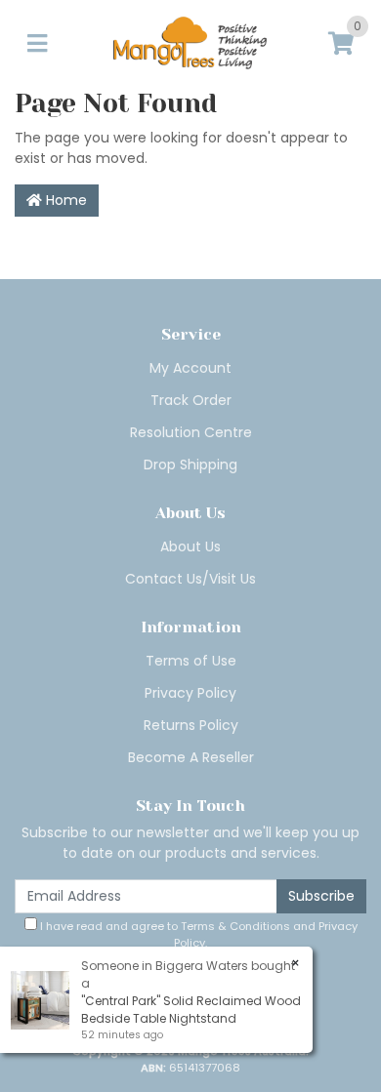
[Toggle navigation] (37, 44)
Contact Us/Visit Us (190, 578)
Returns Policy (191, 725)
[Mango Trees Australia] (191, 44)
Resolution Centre (191, 432)
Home (64, 200)
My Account (190, 368)
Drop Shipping (190, 464)
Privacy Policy (190, 693)
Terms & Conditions (235, 926)
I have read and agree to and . (197, 934)
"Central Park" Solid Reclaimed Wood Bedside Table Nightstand (191, 1009)
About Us (190, 546)
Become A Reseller (191, 757)
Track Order (191, 400)
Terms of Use (191, 660)
